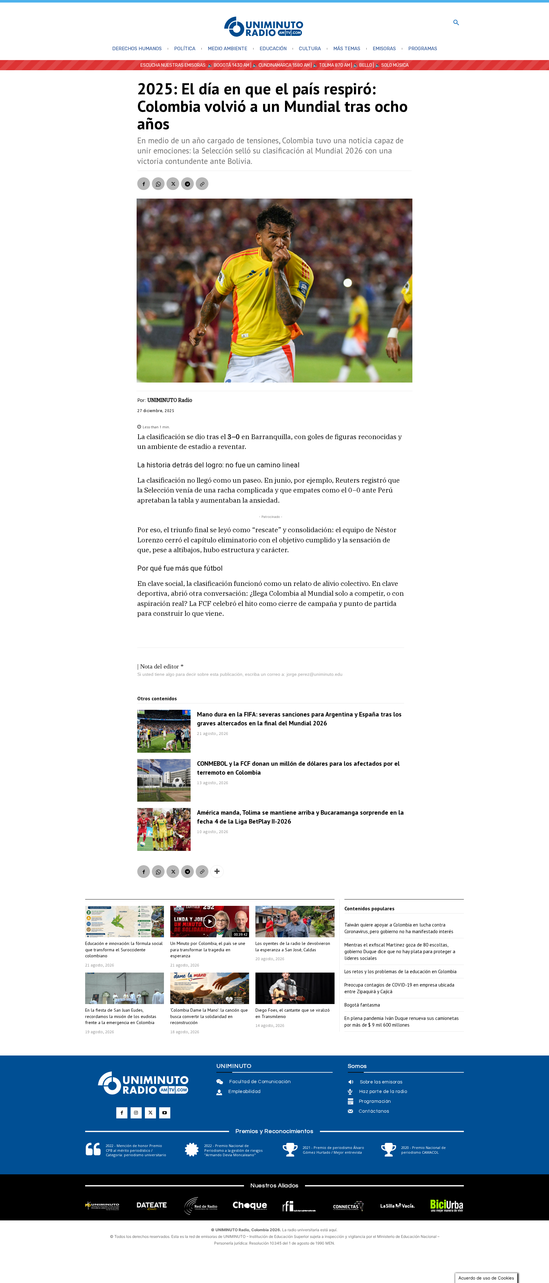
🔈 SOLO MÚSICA (392, 65)
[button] (456, 23)
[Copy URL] (202, 183)
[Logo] (263, 27)
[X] (172, 183)
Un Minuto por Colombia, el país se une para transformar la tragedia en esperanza (207, 949)
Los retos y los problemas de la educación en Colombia (400, 971)
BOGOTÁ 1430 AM (231, 65)
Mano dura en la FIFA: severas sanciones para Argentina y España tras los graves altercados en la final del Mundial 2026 (299, 718)
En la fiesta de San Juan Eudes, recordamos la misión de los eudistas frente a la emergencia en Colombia (120, 1016)
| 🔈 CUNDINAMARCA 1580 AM (279, 65)
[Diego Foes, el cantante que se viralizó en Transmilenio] (294, 988)
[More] (217, 871)
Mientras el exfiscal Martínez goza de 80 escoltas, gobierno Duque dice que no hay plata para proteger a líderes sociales (399, 951)
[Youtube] (164, 1112)
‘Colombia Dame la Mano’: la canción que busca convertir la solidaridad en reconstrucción (209, 1016)
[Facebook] (143, 183)
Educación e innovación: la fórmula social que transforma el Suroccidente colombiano (124, 949)
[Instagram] (136, 1112)
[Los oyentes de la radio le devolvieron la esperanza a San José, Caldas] (294, 921)
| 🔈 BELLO (361, 65)
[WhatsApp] (158, 183)
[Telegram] (187, 183)
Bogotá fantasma (362, 1005)
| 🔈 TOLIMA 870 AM (330, 65)
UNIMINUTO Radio (169, 400)
